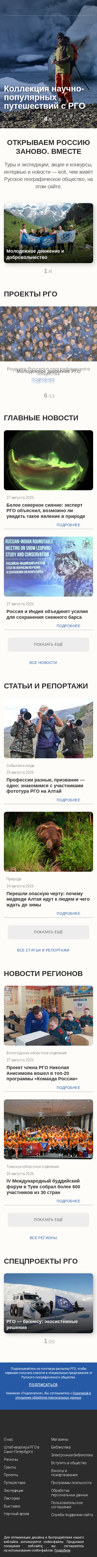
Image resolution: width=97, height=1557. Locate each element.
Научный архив (16, 1514)
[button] (36, 121)
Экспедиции (13, 1490)
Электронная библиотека (72, 1455)
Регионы (11, 1459)
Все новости (43, 663)
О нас (8, 1439)
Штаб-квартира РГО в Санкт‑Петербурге (21, 1449)
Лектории (12, 1498)
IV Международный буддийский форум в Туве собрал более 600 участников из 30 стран (43, 1186)
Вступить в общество (69, 1463)
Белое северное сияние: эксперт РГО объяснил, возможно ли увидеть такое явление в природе (45, 510)
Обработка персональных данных (69, 1492)
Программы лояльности (71, 1483)
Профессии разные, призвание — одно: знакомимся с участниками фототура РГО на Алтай (45, 785)
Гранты (10, 1467)
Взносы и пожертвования (64, 1473)
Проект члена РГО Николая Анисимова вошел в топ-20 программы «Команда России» (42, 1073)
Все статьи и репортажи (43, 950)
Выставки (12, 1506)
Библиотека (61, 1447)
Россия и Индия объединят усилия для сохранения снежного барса (47, 614)
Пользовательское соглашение (67, 1505)
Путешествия (14, 1483)
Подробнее (43, 379)
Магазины (59, 1439)
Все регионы (43, 1238)
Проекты (11, 1475)
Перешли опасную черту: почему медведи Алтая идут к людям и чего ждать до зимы (48, 899)
